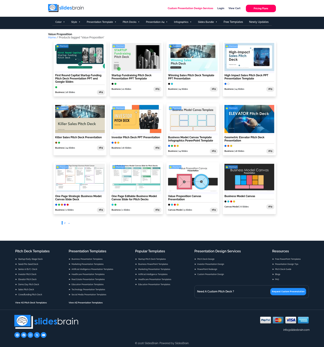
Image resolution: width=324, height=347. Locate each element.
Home (52, 37)
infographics (181, 21)
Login (220, 8)
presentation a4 (155, 21)
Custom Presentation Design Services (190, 8)
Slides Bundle (206, 21)
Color (58, 21)
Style (74, 21)
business (172, 151)
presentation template (100, 21)
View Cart (234, 8)
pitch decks (129, 21)
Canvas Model (175, 210)
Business (59, 92)
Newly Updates (259, 21)
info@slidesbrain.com (296, 329)
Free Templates (233, 21)
